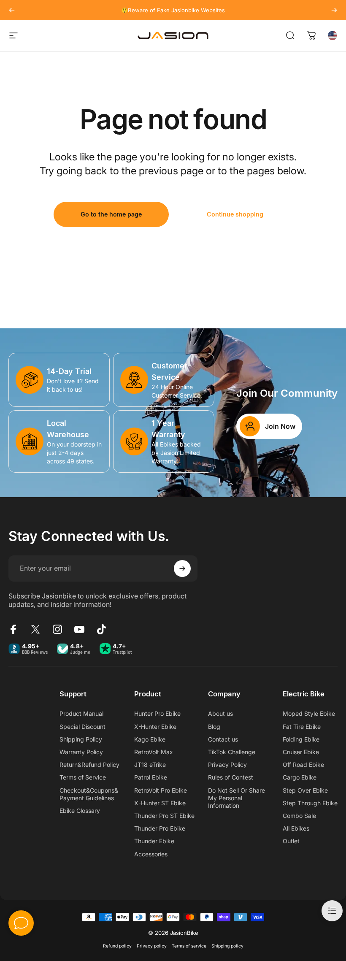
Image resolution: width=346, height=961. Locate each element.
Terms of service (189, 946)
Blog (214, 726)
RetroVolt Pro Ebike (160, 790)
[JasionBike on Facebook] (13, 629)
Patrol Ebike (150, 777)
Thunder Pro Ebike (159, 828)
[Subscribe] (182, 568)
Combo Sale (299, 815)
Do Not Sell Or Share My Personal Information (236, 798)
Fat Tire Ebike (302, 726)
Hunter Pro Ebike (157, 713)
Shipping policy (227, 946)
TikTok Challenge (231, 751)
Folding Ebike (301, 739)
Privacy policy (152, 946)
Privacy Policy (227, 764)
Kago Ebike (149, 739)
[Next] (334, 10)
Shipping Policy (80, 739)
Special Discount (82, 726)
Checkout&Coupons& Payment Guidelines (88, 794)
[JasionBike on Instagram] (57, 629)
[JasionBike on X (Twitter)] (35, 629)
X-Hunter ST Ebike (160, 803)
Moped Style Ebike (309, 713)
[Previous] (12, 10)
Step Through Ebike (310, 803)
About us (220, 713)
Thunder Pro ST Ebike (164, 815)
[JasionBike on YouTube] (79, 629)
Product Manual (81, 713)
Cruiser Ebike (301, 751)
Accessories (151, 854)
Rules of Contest (230, 777)
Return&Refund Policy (89, 764)
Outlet (291, 841)
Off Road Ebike (303, 764)
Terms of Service (82, 777)
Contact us (223, 739)
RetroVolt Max (153, 751)
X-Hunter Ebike (155, 726)
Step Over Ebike (305, 790)
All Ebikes (296, 828)
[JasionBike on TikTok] (101, 629)
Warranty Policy (81, 751)
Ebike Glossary (79, 810)
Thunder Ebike (154, 841)
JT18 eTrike (150, 764)
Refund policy (117, 946)
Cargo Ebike (299, 777)
